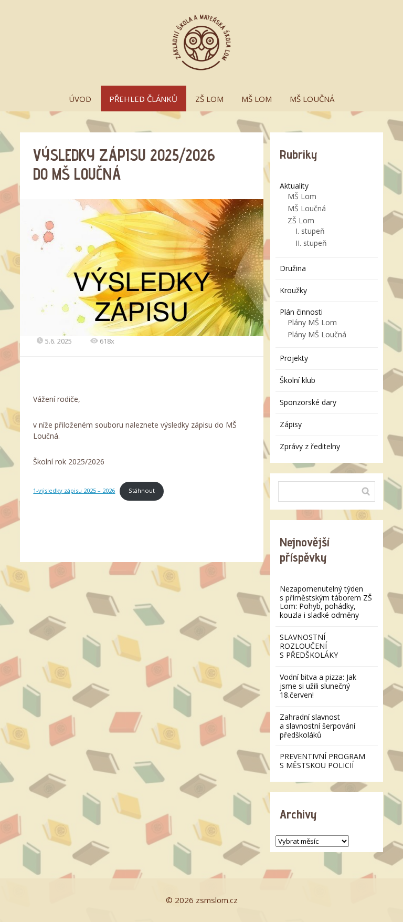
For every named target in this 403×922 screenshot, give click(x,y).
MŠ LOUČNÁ (312, 99)
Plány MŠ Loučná (317, 334)
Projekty (294, 358)
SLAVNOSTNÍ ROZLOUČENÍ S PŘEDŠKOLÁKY (309, 646)
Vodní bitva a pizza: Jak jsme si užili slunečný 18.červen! (318, 686)
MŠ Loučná (307, 208)
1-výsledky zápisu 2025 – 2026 (74, 490)
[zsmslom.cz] (201, 43)
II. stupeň (311, 243)
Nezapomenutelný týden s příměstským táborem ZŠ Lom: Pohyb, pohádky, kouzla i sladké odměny (326, 602)
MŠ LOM (256, 99)
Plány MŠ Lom (312, 322)
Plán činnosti (301, 312)
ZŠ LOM (209, 99)
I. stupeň (310, 231)
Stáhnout (142, 490)
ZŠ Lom (301, 220)
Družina (293, 268)
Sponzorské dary (308, 402)
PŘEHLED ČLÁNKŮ (143, 99)
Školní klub (297, 380)
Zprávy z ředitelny (310, 446)
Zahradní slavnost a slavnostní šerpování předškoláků (317, 726)
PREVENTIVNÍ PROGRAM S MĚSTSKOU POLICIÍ (322, 760)
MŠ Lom (302, 196)
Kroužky (293, 290)
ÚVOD (80, 99)
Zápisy (291, 424)
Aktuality (294, 186)
